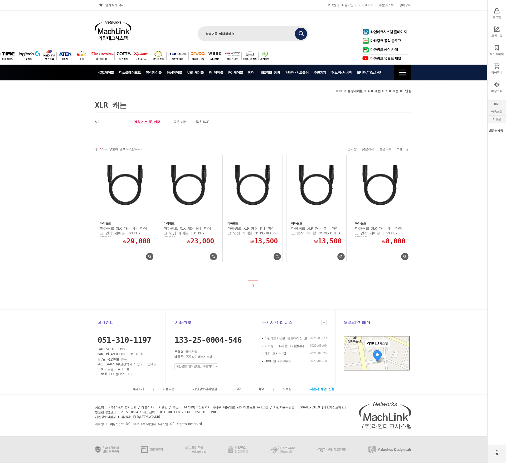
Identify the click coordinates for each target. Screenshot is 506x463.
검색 (301, 34)
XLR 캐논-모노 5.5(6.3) (192, 122)
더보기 (324, 322)
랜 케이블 (216, 72)
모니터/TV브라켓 (369, 72)
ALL (97, 122)
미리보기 (149, 257)
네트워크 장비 (270, 72)
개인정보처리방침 (205, 389)
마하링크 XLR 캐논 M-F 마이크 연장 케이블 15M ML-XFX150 (123, 231)
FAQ (237, 389)
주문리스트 (386, 5)
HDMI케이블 (106, 72)
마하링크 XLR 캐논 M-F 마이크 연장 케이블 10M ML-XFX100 (187, 231)
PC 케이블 (235, 72)
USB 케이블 (195, 72)
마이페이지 (365, 5)
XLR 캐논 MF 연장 (398, 91)
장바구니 (405, 5)
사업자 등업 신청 (322, 389)
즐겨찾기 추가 (115, 5)
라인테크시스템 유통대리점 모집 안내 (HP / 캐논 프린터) (287, 338)
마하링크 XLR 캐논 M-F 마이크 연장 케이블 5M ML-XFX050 (252, 230)
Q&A (496, 104)
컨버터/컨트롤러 (297, 72)
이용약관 (169, 389)
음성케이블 (174, 72)
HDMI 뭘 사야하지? (278, 361)
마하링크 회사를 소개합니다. (285, 346)
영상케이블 (154, 72)
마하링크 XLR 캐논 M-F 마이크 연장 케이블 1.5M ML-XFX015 (378, 231)
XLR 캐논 (374, 91)
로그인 (331, 5)
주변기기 (320, 72)
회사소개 (138, 389)
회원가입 (347, 5)
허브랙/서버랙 (341, 72)
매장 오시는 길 (275, 353)
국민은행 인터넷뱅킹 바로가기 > (196, 366)
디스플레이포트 (130, 72)
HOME (339, 91)
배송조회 (496, 111)
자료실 (497, 119)
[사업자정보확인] (334, 407)
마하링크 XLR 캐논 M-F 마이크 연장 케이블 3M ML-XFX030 (316, 230)
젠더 (251, 72)
